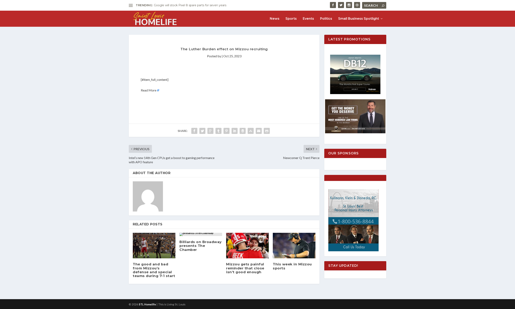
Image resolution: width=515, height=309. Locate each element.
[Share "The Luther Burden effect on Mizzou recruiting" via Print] (267, 131)
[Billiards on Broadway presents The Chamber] (200, 234)
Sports (291, 19)
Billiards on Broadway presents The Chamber (200, 246)
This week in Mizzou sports (292, 266)
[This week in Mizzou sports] (294, 245)
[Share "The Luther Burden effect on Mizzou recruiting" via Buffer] (243, 131)
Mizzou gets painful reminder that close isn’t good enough (245, 268)
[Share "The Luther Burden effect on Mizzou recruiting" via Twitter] (202, 131)
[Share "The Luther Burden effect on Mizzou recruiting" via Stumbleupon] (251, 131)
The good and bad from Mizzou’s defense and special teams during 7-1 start (154, 270)
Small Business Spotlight (358, 19)
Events (308, 19)
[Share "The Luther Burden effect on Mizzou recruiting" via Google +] (210, 131)
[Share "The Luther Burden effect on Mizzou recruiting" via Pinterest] (226, 131)
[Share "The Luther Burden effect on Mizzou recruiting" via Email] (259, 131)
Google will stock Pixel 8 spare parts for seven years (190, 5)
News (274, 19)
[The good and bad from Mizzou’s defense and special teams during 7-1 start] (154, 245)
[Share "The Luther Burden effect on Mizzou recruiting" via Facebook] (194, 131)
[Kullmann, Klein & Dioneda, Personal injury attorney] (353, 250)
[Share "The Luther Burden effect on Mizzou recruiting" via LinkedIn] (235, 131)
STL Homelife (147, 304)
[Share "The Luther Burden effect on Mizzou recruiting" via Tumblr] (218, 131)
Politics (326, 19)
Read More (148, 90)
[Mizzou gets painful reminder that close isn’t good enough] (247, 245)
